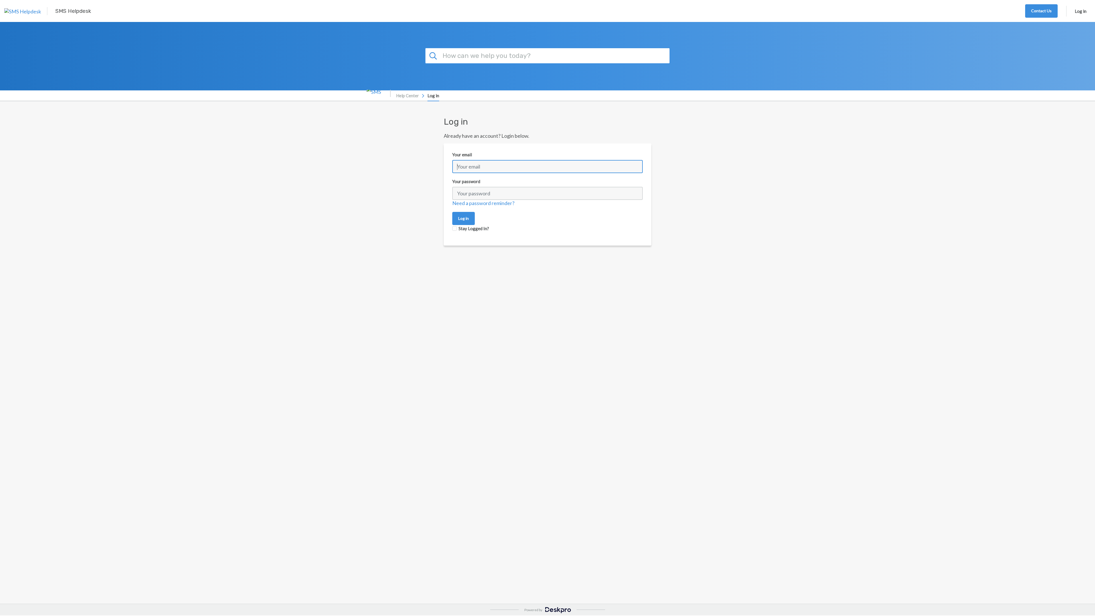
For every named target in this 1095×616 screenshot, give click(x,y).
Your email (462, 154)
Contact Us (1041, 10)
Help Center (407, 95)
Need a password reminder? (483, 203)
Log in (1080, 11)
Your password (466, 181)
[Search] (434, 55)
